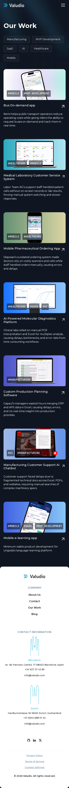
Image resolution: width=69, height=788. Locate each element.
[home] (14, 5)
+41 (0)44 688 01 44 (34, 717)
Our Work (34, 607)
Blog (34, 614)
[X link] (40, 740)
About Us (34, 594)
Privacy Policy (34, 755)
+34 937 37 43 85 (34, 669)
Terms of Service (34, 761)
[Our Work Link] (35, 100)
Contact (34, 601)
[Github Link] (29, 740)
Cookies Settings (34, 767)
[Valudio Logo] (34, 576)
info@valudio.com (34, 675)
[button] (62, 5)
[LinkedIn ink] (34, 740)
